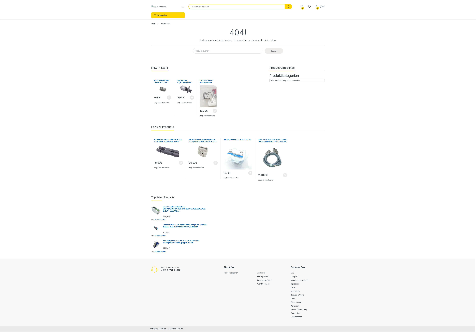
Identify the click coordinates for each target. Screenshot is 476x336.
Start (153, 23)
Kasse (293, 287)
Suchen (274, 51)
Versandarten (296, 302)
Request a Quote (297, 295)
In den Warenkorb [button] (166, 97)
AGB (292, 273)
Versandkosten (163, 102)
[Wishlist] (309, 6)
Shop (293, 298)
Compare (294, 276)
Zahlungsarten (296, 317)
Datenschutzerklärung (299, 280)
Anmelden (261, 273)
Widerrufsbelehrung (299, 309)
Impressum (295, 284)
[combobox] (236, 6)
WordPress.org (263, 284)
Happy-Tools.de (159, 329)
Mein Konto (295, 291)
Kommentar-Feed (264, 280)
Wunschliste (295, 313)
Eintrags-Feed (262, 276)
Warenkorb (295, 306)
